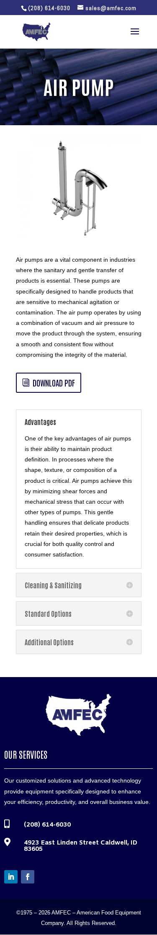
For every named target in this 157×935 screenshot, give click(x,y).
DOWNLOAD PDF (54, 382)
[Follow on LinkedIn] (11, 876)
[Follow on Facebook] (27, 876)
